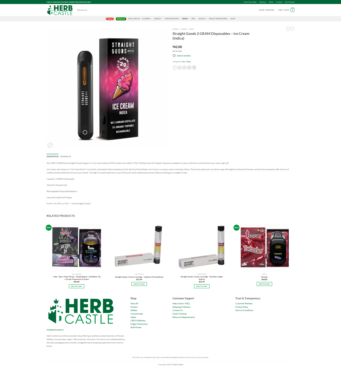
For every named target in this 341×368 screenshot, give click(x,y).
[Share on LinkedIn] (194, 67)
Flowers (146, 19)
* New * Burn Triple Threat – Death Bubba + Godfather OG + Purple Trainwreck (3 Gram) (76, 278)
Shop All (134, 303)
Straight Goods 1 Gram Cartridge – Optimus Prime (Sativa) (139, 277)
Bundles (121, 19)
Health (201, 19)
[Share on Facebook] (175, 67)
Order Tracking (179, 313)
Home (175, 29)
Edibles (157, 19)
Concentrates (171, 19)
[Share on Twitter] (180, 67)
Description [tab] (52, 156)
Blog (233, 19)
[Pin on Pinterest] (189, 67)
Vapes (184, 19)
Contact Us (177, 310)
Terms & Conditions (244, 310)
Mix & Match (134, 19)
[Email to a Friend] (184, 67)
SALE (110, 19)
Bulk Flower (136, 327)
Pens (191, 29)
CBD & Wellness (138, 320)
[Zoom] (50, 145)
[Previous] (47, 258)
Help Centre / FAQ (181, 303)
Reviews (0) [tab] (65, 156)
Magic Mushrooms (218, 19)
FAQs (271, 2)
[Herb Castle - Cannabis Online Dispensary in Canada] (60, 10)
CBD (193, 19)
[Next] (294, 258)
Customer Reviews (244, 303)
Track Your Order (250, 2)
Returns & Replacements (183, 317)
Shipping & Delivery (181, 307)
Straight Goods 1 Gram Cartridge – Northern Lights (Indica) (202, 278)
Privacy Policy (241, 307)
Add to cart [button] (76, 286)
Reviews (263, 2)
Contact (279, 2)
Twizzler (264, 277)
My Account (289, 2)
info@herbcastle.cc (55, 329)
